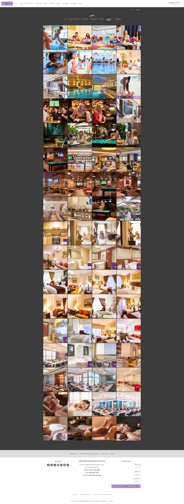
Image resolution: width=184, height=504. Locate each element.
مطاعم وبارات (65, 3)
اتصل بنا (112, 453)
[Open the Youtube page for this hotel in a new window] (58, 465)
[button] (128, 37)
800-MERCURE (94, 472)
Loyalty (75, 494)
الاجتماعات (51, 3)
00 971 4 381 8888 (94, 470)
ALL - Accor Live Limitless (102, 494)
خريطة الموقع (73, 453)
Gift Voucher (28, 3)
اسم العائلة (138, 472)
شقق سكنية (73, 3)
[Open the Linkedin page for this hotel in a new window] (51, 465)
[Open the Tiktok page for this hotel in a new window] (48, 465)
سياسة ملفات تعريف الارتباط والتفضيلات (88, 453)
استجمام (58, 3)
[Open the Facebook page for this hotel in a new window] (67, 465)
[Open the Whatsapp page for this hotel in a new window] (55, 465)
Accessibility (85, 494)
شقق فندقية (85, 19)
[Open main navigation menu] (21, 3)
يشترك (125, 486)
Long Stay (38, 3)
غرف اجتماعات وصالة (74, 19)
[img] (174, 4)
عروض (45, 3)
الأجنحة (80, 3)
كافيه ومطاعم (94, 19)
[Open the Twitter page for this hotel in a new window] (64, 465)
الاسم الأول (137, 465)
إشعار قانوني (104, 453)
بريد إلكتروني (137, 478)
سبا (65, 19)
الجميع (109, 19)
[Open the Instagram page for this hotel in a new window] (61, 465)
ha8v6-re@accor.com (94, 475)
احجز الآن (7, 3)
